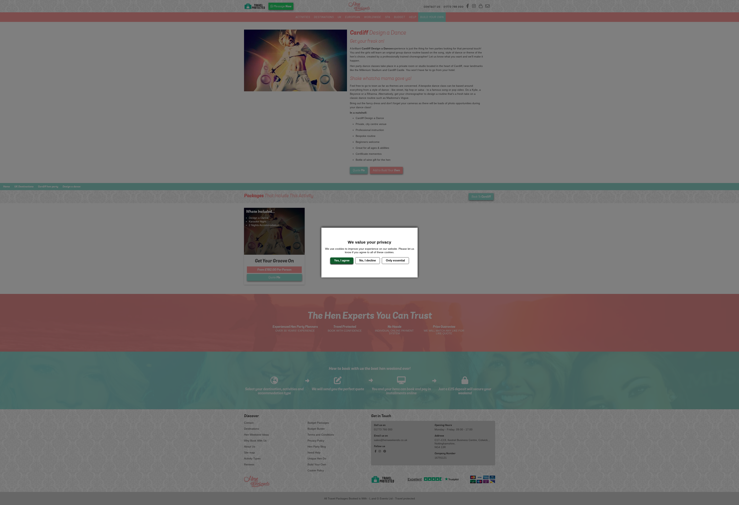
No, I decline (367, 260)
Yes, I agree (341, 260)
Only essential (395, 260)
